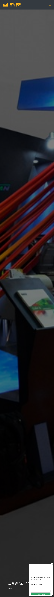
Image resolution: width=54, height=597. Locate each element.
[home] (12, 5)
